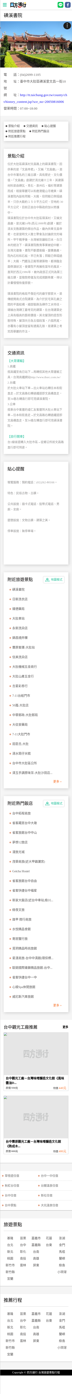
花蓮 (49, 1238)
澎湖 (62, 1238)
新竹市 (10, 1265)
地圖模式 (56, 579)
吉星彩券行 (20, 686)
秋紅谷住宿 (12, 1185)
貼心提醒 (50, 126)
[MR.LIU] (36, 44)
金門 (62, 1245)
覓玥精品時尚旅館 (24, 948)
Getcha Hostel (21, 871)
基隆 (10, 1238)
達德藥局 (18, 608)
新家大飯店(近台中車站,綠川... (32, 900)
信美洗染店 (20, 657)
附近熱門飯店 (40, 131)
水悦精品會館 (21, 929)
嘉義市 (36, 1238)
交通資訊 (32, 126)
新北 (10, 1251)
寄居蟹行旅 (20, 938)
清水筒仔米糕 (21, 753)
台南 (36, 1251)
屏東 (36, 1265)
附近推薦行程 (17, 136)
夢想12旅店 (20, 842)
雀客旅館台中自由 (24, 881)
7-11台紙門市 (21, 695)
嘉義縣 (36, 1245)
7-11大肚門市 (21, 734)
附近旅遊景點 (17, 131)
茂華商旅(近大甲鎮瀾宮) (28, 861)
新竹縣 (10, 1272)
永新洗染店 (20, 628)
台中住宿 (10, 1195)
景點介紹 (14, 126)
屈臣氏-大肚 (20, 744)
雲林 (23, 1265)
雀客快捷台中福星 (24, 890)
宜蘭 (10, 1278)
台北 (10, 1245)
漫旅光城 (18, 852)
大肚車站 (18, 618)
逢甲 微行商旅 (21, 919)
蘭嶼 (62, 1258)
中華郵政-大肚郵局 (25, 715)
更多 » (57, 781)
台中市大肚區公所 (24, 763)
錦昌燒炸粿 (20, 637)
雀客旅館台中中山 (24, 832)
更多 (65, 1027)
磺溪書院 (18, 589)
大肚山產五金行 (23, 676)
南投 (23, 1258)
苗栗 (23, 1238)
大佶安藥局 (20, 724)
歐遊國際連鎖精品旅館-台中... (32, 967)
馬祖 (62, 1251)
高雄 (36, 1258)
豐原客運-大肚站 (23, 647)
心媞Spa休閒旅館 (23, 987)
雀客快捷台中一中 (24, 977)
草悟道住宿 (12, 1175)
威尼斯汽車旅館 (23, 996)
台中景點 (10, 1205)
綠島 (62, 1265)
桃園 (10, 1258)
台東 (49, 1245)
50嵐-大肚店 (20, 705)
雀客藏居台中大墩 (24, 823)
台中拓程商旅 (21, 813)
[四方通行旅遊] (18, 6)
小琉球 (62, 1272)
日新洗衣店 (20, 599)
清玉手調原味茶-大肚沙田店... (32, 772)
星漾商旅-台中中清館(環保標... (32, 958)
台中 (23, 1245)
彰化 (23, 1251)
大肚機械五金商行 (24, 666)
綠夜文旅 (18, 909)
